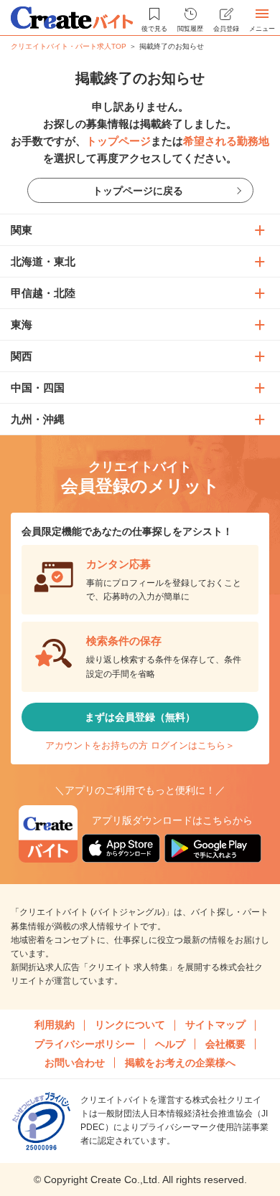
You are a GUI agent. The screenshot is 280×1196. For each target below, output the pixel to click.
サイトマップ (215, 1024)
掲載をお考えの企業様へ (180, 1062)
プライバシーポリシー (84, 1044)
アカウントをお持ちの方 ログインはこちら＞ (140, 745)
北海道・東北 (43, 261)
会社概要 (225, 1044)
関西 (21, 356)
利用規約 (54, 1024)
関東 (21, 230)
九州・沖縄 (38, 419)
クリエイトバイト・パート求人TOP (68, 46)
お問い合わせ (75, 1062)
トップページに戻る (138, 190)
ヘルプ (170, 1044)
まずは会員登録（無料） (140, 717)
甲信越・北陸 (43, 293)
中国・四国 (38, 387)
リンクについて (130, 1024)
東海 (21, 324)
